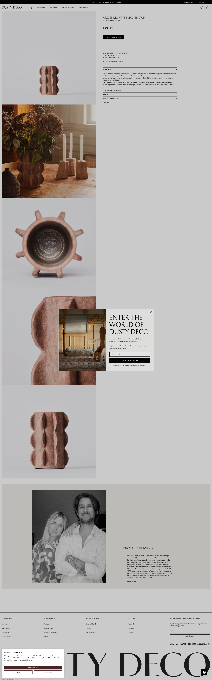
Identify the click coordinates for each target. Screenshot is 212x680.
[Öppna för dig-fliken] (204, 672)
